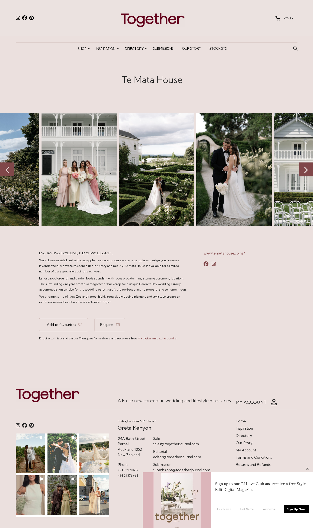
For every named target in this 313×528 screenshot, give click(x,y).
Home (241, 421)
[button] (31, 453)
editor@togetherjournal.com (177, 457)
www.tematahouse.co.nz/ (224, 253)
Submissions (163, 49)
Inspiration (105, 49)
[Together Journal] (153, 19)
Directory (134, 49)
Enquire (106, 324)
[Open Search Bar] (295, 48)
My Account (246, 450)
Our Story (191, 49)
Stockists (218, 49)
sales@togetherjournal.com (176, 444)
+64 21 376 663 (128, 475)
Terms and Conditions (254, 457)
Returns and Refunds (253, 464)
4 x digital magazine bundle (157, 338)
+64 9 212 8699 (128, 470)
